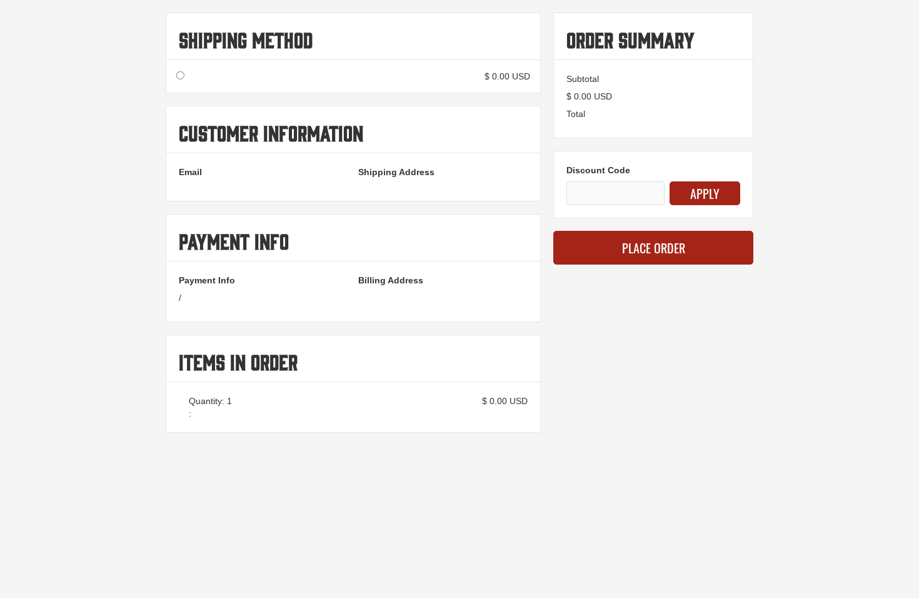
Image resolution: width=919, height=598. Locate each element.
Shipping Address (396, 172)
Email (190, 172)
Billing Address (390, 280)
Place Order (653, 247)
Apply (705, 193)
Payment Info (207, 280)
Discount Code (598, 170)
